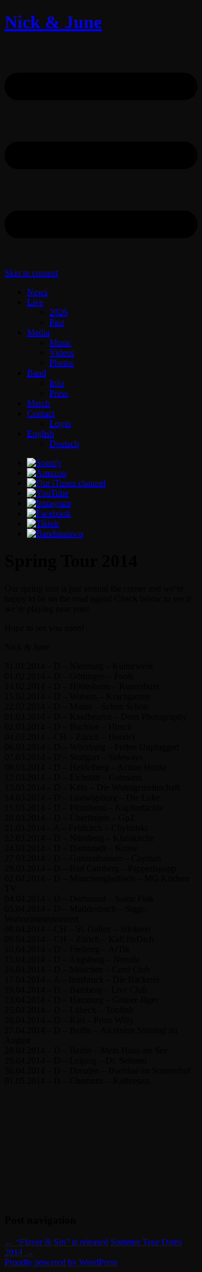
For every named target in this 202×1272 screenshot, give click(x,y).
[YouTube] (47, 493)
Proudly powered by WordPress (60, 1262)
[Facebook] (49, 513)
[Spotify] (44, 462)
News (37, 292)
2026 (58, 312)
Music (60, 342)
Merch (38, 403)
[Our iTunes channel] (66, 483)
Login (60, 423)
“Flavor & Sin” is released (56, 1242)
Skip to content (31, 273)
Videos (61, 352)
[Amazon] (46, 473)
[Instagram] (49, 503)
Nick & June (53, 22)
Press (58, 393)
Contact (40, 413)
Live (35, 302)
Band (36, 373)
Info (56, 383)
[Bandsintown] (55, 533)
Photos (61, 362)
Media (38, 332)
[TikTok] (43, 523)
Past (56, 322)
